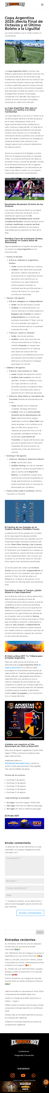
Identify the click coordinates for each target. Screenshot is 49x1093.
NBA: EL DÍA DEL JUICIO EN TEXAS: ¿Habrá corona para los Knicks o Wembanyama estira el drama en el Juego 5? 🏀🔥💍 (24, 962)
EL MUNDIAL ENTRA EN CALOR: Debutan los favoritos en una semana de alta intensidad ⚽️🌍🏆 (23, 947)
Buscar (40, 932)
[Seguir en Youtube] (23, 1075)
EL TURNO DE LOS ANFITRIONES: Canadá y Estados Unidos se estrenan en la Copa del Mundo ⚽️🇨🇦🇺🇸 (24, 972)
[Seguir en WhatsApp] (33, 1075)
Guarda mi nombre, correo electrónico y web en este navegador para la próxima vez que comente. (23, 904)
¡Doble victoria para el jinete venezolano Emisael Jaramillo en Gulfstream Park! (24, 1008)
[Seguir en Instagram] (13, 1075)
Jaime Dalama (14, 33)
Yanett (7, 998)
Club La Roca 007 (16, 656)
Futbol (36, 33)
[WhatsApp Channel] (46, 1082)
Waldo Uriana (10, 1005)
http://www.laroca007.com (17, 763)
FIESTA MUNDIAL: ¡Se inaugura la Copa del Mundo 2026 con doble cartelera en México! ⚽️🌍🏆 (24, 981)
